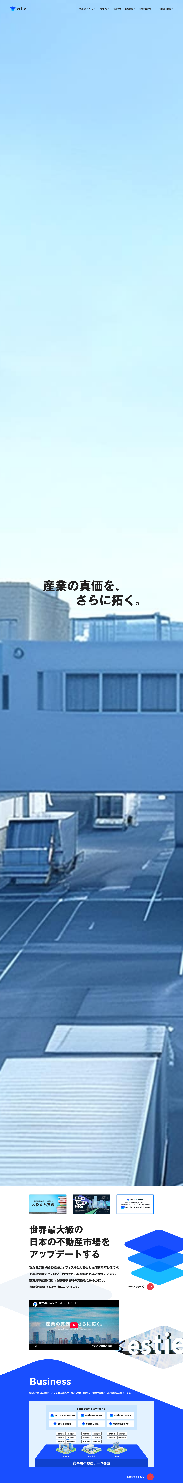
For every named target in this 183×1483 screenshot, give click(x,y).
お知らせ (117, 9)
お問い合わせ (145, 9)
